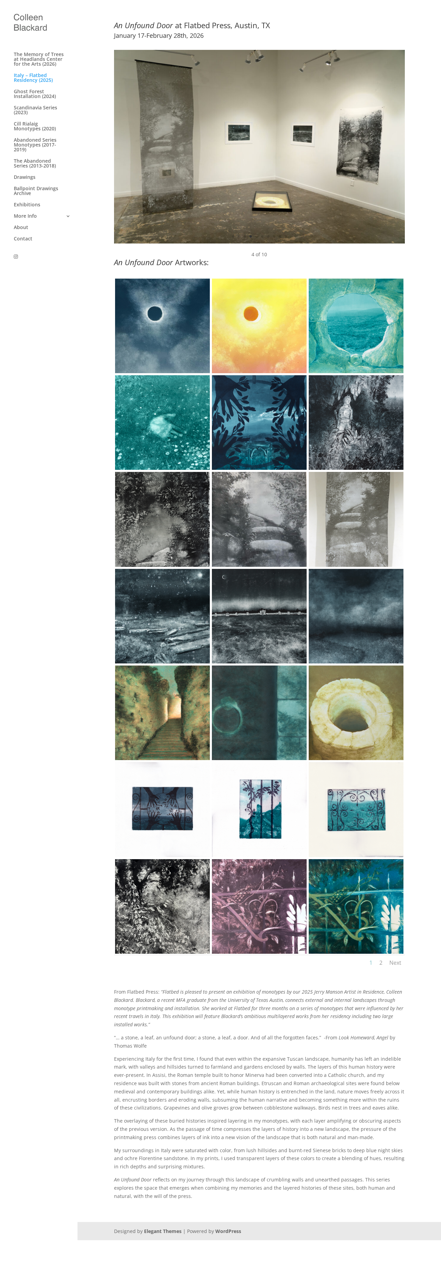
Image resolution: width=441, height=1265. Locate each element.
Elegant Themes (163, 1231)
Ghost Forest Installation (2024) (35, 94)
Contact (23, 239)
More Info (25, 216)
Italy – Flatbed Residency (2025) (33, 78)
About (21, 227)
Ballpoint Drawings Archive (36, 191)
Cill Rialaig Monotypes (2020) (35, 126)
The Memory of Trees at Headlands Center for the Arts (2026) (39, 59)
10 (286, 236)
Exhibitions (27, 205)
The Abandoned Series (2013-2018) (35, 164)
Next (395, 962)
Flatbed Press (207, 25)
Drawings (24, 177)
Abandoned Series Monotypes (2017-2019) (35, 145)
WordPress (228, 1231)
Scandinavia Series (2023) (35, 110)
